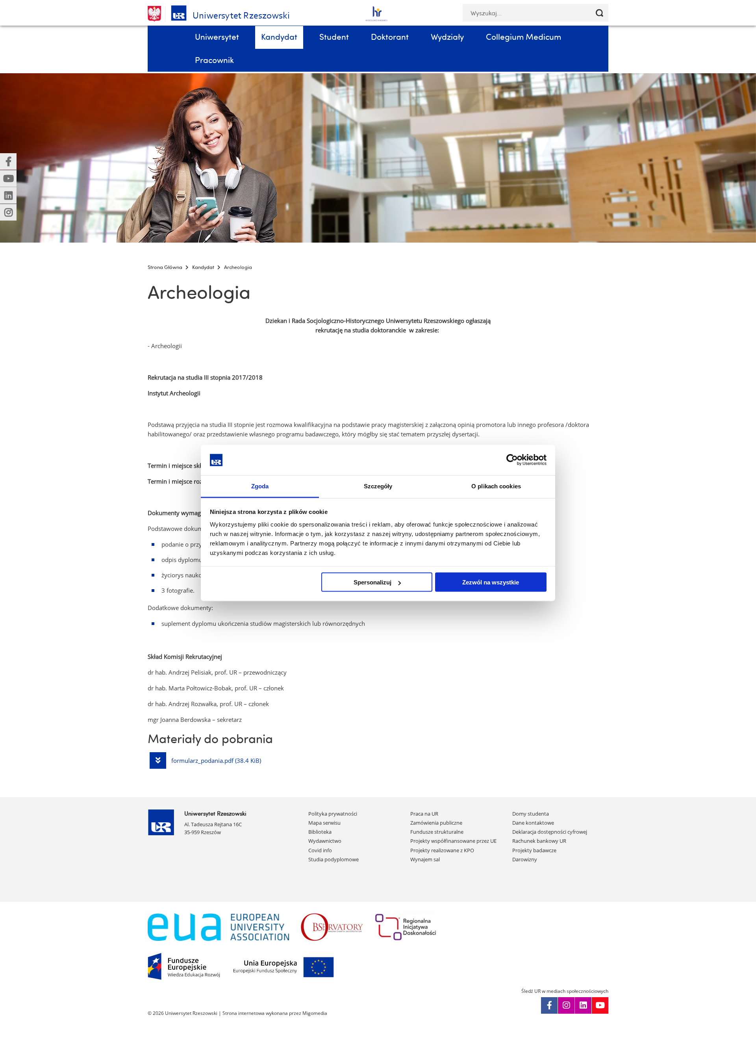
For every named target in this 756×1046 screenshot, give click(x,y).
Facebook (549, 1005)
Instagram (566, 1005)
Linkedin (583, 1005)
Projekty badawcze (534, 850)
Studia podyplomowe (333, 859)
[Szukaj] (599, 13)
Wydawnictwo (324, 840)
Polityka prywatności (332, 813)
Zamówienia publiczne (436, 822)
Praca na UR (424, 813)
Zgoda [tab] (260, 485)
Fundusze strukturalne (436, 831)
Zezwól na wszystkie (490, 582)
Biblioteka (320, 831)
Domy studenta (530, 813)
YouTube (600, 1005)
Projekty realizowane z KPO (442, 850)
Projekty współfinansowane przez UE (453, 840)
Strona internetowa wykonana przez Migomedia (274, 1013)
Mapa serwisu (324, 822)
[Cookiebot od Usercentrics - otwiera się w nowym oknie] (512, 460)
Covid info (320, 850)
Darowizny (524, 859)
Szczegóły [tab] (378, 485)
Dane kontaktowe (533, 822)
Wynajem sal (425, 859)
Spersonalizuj (372, 582)
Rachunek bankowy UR (539, 840)
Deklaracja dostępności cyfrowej (549, 831)
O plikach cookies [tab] (496, 485)
